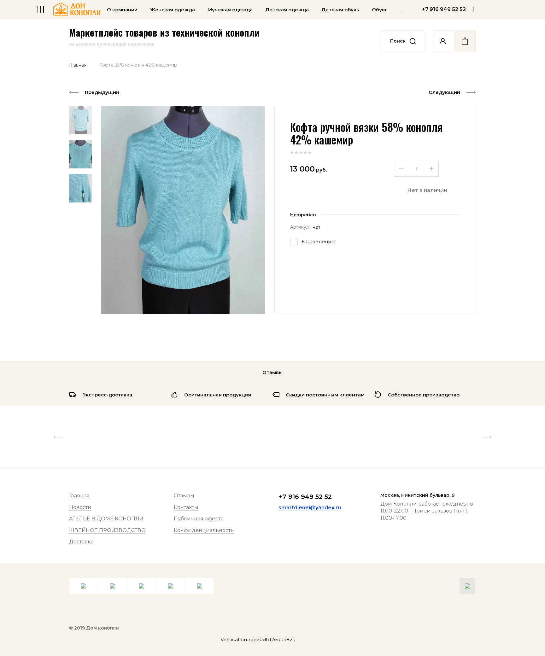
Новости (80, 507)
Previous (58, 437)
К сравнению (319, 241)
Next (487, 437)
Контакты (186, 507)
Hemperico (303, 215)
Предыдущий (102, 92)
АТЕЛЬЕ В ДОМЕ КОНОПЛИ (106, 519)
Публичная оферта (199, 519)
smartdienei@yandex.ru (309, 508)
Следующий (444, 92)
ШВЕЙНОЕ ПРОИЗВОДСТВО (107, 530)
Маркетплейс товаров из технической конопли (164, 32)
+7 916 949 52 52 (305, 497)
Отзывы (184, 496)
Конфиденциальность (204, 530)
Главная (79, 496)
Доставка (81, 542)
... (401, 10)
